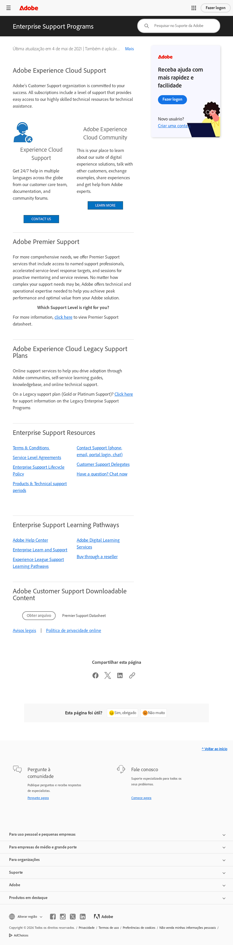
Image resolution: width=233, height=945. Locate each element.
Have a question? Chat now (102, 474)
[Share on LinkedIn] (119, 677)
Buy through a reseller (97, 556)
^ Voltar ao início (214, 749)
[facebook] (53, 916)
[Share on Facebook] (95, 677)
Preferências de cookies (139, 928)
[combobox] (178, 26)
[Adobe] (28, 8)
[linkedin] (83, 916)
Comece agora (141, 798)
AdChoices (21, 935)
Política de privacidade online (73, 630)
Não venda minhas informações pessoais (187, 928)
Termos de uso (109, 928)
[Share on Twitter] (107, 677)
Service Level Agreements (37, 457)
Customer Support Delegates (103, 464)
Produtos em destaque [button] (28, 897)
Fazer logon (216, 7)
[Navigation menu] (8, 8)
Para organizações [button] (24, 859)
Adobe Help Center (30, 540)
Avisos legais (24, 630)
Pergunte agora (38, 798)
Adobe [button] (14, 885)
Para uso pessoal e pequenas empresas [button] (42, 834)
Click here (124, 394)
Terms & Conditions (31, 447)
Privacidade (87, 928)
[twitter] (73, 916)
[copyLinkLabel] (132, 677)
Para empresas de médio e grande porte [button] (43, 847)
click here (63, 317)
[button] (193, 7)
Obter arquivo (39, 615)
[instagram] (63, 916)
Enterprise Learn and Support (40, 549)
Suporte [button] (16, 872)
